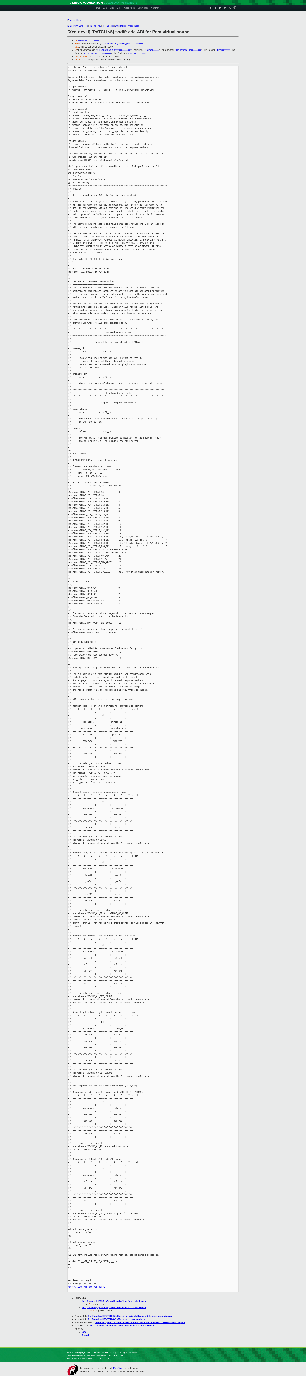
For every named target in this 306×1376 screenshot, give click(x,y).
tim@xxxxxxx (223, 50)
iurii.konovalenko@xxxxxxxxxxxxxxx (114, 50)
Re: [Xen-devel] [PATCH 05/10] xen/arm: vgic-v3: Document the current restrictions (130, 1316)
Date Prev (73, 26)
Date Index (120, 26)
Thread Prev (95, 26)
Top (70, 20)
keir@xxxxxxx (152, 50)
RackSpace (118, 1368)
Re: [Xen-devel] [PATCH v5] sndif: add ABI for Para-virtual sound (114, 1301)
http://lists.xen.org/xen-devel (86, 1287)
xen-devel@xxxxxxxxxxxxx (90, 40)
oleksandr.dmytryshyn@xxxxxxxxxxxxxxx (123, 43)
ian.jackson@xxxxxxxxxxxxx (97, 53)
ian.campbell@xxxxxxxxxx (188, 50)
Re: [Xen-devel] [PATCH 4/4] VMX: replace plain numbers (116, 1319)
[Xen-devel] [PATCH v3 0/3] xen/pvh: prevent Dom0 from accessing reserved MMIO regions (139, 1322)
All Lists (77, 20)
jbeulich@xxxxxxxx (136, 53)
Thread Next (108, 26)
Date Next (83, 26)
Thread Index (133, 26)
